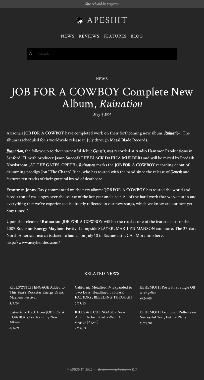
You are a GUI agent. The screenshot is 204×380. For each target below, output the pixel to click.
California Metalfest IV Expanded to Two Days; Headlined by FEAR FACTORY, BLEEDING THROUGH (103, 292)
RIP (134, 369)
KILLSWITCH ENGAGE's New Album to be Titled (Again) (100, 317)
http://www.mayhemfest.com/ (33, 242)
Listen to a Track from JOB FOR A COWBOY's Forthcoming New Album (36, 317)
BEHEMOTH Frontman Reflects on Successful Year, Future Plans (168, 315)
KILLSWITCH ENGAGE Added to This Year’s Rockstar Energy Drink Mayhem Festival (37, 292)
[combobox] (102, 54)
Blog (137, 36)
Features (115, 36)
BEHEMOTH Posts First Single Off (167, 290)
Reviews (89, 36)
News (68, 36)
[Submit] (33, 53)
